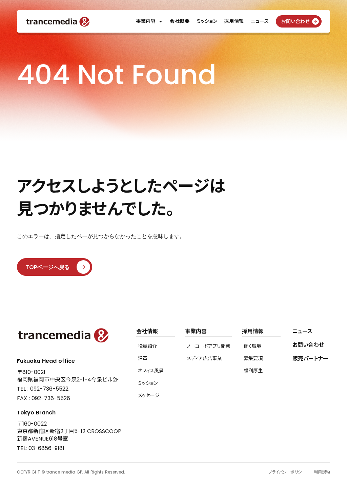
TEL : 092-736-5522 (42, 389)
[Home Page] (58, 22)
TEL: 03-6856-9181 (40, 448)
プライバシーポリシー (287, 472)
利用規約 (322, 472)
